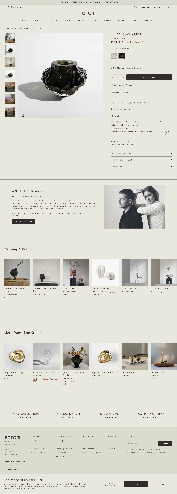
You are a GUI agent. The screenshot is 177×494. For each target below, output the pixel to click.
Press (33, 445)
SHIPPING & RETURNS (122, 160)
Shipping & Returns (64, 449)
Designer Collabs (38, 452)
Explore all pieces (23, 222)
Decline (161, 484)
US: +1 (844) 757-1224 (14, 454)
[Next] (171, 2)
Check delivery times (120, 92)
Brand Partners (37, 449)
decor (17, 29)
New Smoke (121, 56)
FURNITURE (38, 21)
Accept (135, 484)
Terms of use (61, 452)
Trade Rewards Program (92, 452)
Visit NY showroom (142, 7)
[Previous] (5, 2)
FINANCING (117, 166)
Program (148, 20)
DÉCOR (80, 21)
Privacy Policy (27, 489)
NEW (24, 21)
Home (9, 29)
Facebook (111, 445)
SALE (134, 21)
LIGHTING (54, 21)
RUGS (67, 21)
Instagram (111, 441)
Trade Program (88, 449)
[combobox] (19, 7)
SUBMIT (165, 443)
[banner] (88, 2)
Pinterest (111, 449)
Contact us (86, 441)
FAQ (83, 445)
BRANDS (108, 21)
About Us (35, 441)
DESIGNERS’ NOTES (121, 153)
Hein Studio (118, 38)
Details (115, 116)
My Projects (61, 441)
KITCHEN (94, 21)
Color (120, 49)
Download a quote (122, 109)
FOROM (122, 21)
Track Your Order (63, 445)
